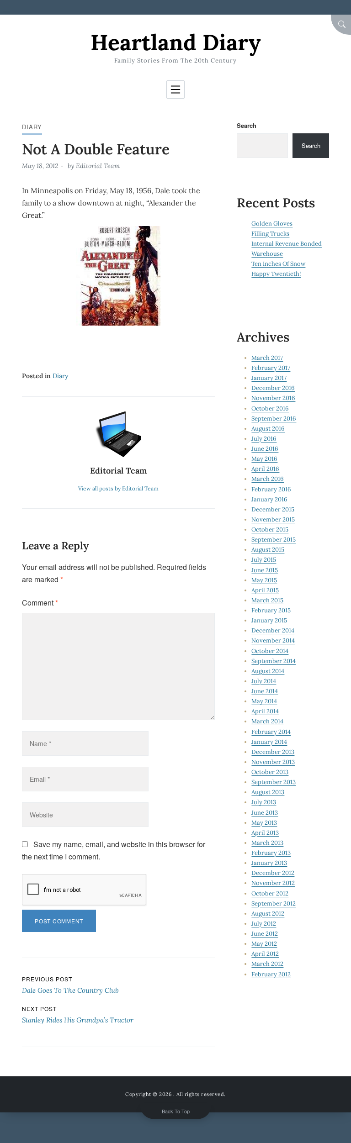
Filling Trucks (270, 233)
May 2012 (264, 944)
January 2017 (269, 378)
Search (246, 125)
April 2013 (265, 833)
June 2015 (264, 570)
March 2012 (267, 964)
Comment (40, 602)
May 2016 (264, 459)
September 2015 (273, 539)
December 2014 (272, 630)
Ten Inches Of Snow (278, 264)
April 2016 (265, 469)
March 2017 (267, 358)
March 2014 (267, 721)
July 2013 (263, 802)
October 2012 (269, 893)
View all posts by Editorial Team (118, 488)
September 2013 (273, 782)
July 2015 (263, 560)
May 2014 (264, 701)
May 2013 (264, 823)
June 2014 (264, 691)
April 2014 (265, 711)
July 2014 (263, 681)
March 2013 (267, 843)
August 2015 (267, 549)
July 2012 (263, 923)
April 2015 (265, 590)
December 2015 (272, 509)
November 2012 (273, 883)
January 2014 (269, 742)
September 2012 (273, 903)
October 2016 (270, 408)
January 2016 (269, 499)
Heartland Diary (175, 42)
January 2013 (269, 863)
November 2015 (273, 519)
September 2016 (273, 418)
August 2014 (267, 671)
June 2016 (264, 449)
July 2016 (264, 438)
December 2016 (273, 388)
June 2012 (264, 934)
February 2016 (271, 489)
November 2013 (273, 762)
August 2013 (267, 792)
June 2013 (264, 812)
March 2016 (267, 479)
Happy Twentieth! (276, 274)
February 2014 (271, 732)
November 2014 (273, 640)
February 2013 (271, 853)
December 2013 (272, 752)
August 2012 (267, 913)
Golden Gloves (271, 223)
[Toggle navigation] (175, 89)
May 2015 (264, 580)
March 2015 (267, 600)
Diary (32, 126)
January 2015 (269, 620)
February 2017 (270, 368)
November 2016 (273, 398)
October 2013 (269, 772)
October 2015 (269, 529)
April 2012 (265, 954)
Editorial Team (98, 166)
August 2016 (268, 428)
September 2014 (273, 661)
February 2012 (271, 974)
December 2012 (272, 873)
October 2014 (269, 651)
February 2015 (271, 610)
